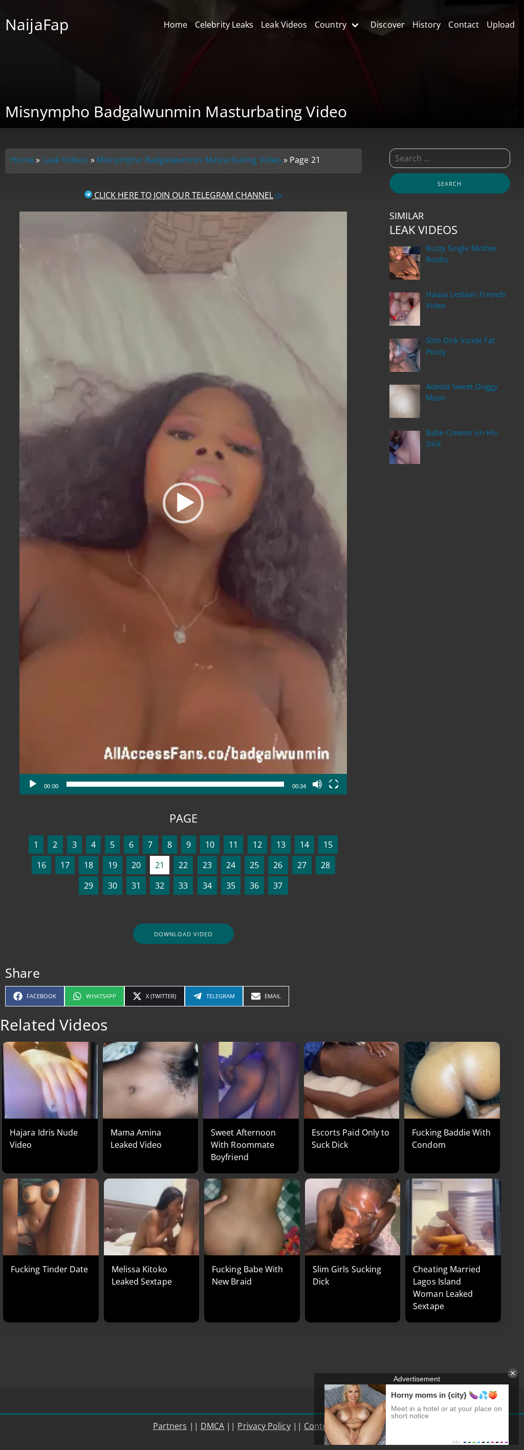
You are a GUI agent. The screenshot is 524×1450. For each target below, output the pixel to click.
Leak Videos (65, 159)
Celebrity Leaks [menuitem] (224, 24)
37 (277, 885)
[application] (183, 503)
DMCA (212, 1426)
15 (328, 844)
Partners (170, 1426)
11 (233, 844)
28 (325, 865)
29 (88, 885)
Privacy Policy (263, 1426)
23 (207, 865)
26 (277, 865)
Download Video (183, 934)
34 (207, 885)
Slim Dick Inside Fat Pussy (460, 345)
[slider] (175, 784)
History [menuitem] (426, 24)
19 (112, 865)
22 (183, 865)
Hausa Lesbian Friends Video (466, 299)
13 (281, 844)
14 (304, 844)
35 (230, 885)
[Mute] (317, 784)
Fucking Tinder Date (50, 1269)
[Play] (33, 784)
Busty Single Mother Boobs (461, 253)
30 (112, 885)
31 (136, 885)
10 (209, 844)
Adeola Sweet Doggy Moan (462, 392)
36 (254, 885)
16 (41, 865)
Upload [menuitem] (501, 24)
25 (254, 865)
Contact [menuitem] (463, 24)
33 (183, 885)
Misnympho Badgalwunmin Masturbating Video (189, 159)
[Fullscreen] (334, 784)
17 (65, 865)
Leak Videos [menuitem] (284, 24)
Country (330, 24)
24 (230, 865)
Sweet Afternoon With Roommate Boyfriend (243, 1145)
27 (302, 865)
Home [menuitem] (175, 24)
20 (136, 865)
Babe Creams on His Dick (461, 438)
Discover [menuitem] (387, 24)
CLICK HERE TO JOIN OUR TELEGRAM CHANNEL (182, 195)
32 (159, 885)
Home (22, 159)
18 (88, 865)
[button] (183, 502)
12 (257, 844)
